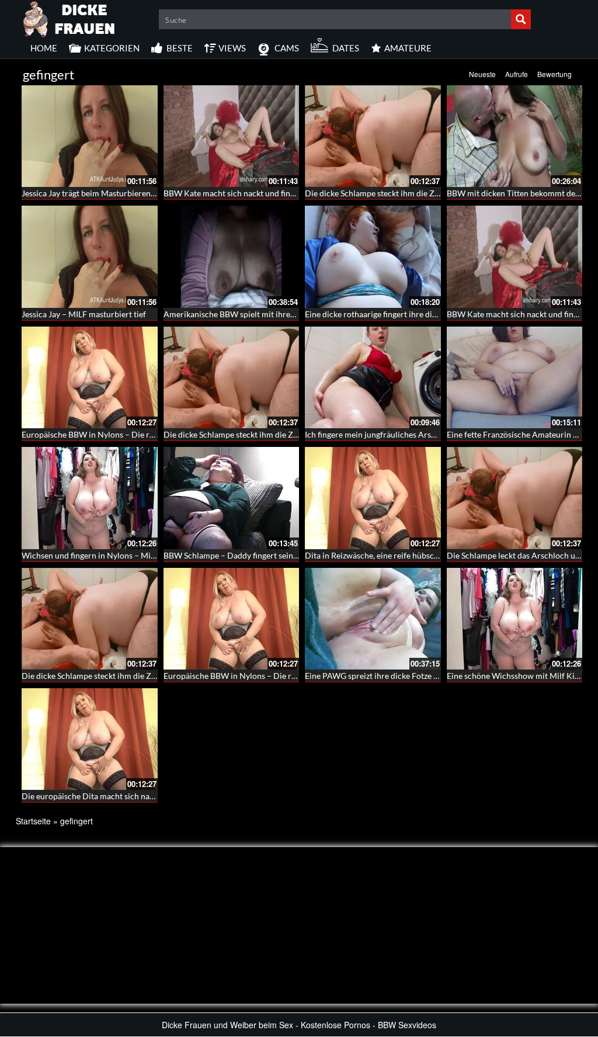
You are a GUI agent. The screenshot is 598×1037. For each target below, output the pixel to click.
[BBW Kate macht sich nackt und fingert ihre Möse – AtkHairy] (232, 136)
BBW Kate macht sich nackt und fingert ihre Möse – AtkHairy (274, 193)
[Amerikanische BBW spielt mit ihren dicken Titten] (232, 256)
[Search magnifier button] (521, 19)
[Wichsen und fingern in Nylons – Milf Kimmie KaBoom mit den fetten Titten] (90, 498)
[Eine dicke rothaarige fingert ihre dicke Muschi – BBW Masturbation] (373, 256)
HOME (43, 48)
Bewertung (554, 74)
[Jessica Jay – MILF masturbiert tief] (90, 256)
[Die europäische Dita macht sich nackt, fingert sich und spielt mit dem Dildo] (90, 739)
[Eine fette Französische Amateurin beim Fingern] (515, 377)
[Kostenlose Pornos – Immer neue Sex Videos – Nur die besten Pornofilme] (69, 17)
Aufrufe (516, 74)
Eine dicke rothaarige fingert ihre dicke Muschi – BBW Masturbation (428, 314)
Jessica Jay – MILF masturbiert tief (84, 314)
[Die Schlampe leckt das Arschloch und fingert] (515, 498)
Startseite (33, 821)
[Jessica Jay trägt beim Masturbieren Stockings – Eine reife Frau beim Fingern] (90, 136)
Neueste (482, 74)
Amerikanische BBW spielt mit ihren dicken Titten (254, 314)
